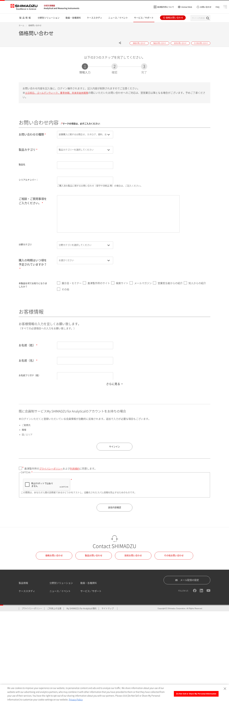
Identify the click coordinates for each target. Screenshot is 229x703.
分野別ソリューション (61, 583)
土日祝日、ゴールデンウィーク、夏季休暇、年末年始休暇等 (56, 93)
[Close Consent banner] (225, 689)
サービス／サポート (90, 591)
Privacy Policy (76, 699)
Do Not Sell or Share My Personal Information (196, 694)
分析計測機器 (49, 6)
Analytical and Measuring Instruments (61, 8)
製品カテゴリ (27, 149)
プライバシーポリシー (51, 469)
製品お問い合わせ (93, 555)
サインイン (114, 447)
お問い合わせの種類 (31, 134)
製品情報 (23, 583)
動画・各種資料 (88, 583)
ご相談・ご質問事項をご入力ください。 (33, 200)
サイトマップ (108, 608)
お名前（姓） (27, 345)
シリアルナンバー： (28, 180)
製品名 (22, 164)
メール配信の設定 (189, 580)
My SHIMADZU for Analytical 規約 (81, 608)
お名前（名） (27, 360)
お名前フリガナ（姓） (30, 375)
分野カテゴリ (25, 244)
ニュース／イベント (60, 591)
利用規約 (74, 469)
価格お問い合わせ (54, 555)
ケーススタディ (27, 591)
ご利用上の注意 (54, 608)
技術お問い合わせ (133, 555)
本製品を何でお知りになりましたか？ (33, 285)
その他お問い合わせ (174, 555)
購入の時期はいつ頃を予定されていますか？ (33, 262)
